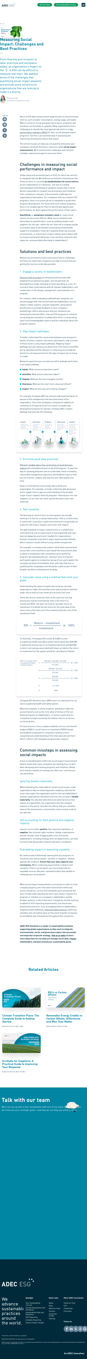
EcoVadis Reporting (33, 1320)
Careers (52, 1311)
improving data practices (55, 910)
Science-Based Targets (35, 1323)
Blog (51, 1306)
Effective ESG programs (31, 278)
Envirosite (68, 1311)
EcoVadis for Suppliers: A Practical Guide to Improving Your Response (19, 1064)
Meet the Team (54, 1308)
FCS (65, 1306)
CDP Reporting (31, 1317)
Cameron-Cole (69, 1303)
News (51, 1303)
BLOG (2, 24)
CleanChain (68, 1308)
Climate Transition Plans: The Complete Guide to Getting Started (20, 1018)
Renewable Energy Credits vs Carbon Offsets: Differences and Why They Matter (64, 1018)
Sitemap (52, 1319)
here (25, 1343)
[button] (83, 5)
